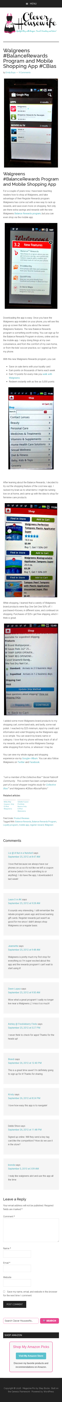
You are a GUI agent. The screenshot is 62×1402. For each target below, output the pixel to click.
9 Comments (25, 72)
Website (7, 1277)
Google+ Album (30, 758)
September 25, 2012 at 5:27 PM (24, 1027)
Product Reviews (21, 818)
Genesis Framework (21, 1391)
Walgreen (49, 825)
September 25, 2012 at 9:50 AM (24, 992)
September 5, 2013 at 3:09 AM (23, 1168)
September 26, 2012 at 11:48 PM (25, 1129)
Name (7, 1248)
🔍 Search (49, 1320)
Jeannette (13, 946)
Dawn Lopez (14, 988)
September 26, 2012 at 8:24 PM (24, 1098)
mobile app (24, 825)
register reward (37, 825)
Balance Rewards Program (44, 821)
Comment (9, 1216)
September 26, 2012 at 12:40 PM (25, 1063)
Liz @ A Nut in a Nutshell (20, 853)
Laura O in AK (14, 899)
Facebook (35, 762)
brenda (11, 1165)
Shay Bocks (44, 1388)
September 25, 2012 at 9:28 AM (24, 903)
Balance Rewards (23, 821)
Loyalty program (10, 825)
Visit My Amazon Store (31, 1356)
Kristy (11, 1094)
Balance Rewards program (27, 213)
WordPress (49, 1391)
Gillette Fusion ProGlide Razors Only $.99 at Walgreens (23, 806)
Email (6, 1262)
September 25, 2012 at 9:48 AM (24, 949)
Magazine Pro (29, 1388)
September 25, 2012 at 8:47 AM (24, 856)
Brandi (11, 1059)
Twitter (21, 762)
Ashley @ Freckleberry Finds (22, 1024)
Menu (33, 3)
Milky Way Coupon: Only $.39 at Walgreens (9, 805)
